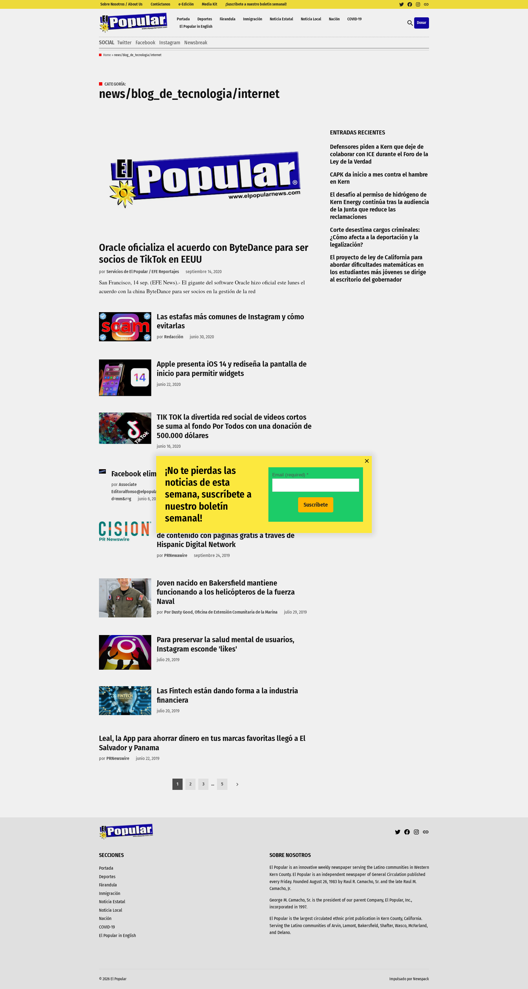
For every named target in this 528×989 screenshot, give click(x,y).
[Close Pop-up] (367, 461)
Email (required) (290, 474)
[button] (264, 494)
